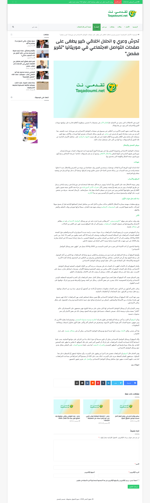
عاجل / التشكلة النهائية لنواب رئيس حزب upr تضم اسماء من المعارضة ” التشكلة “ (98, 418)
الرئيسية (135, 27)
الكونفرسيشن (115, 221)
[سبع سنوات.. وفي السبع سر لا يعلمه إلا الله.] (43, 44)
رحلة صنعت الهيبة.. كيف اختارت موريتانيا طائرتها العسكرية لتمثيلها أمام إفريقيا (23, 85)
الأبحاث (122, 331)
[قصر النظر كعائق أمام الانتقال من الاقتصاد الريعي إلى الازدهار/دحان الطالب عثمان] (43, 64)
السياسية (123, 34)
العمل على (87, 359)
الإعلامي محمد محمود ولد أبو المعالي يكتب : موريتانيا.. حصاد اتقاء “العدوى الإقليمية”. (23, 74)
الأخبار (127, 27)
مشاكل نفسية (70, 331)
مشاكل (134, 227)
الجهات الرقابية (84, 137)
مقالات (119, 27)
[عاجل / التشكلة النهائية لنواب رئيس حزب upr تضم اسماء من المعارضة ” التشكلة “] (96, 406)
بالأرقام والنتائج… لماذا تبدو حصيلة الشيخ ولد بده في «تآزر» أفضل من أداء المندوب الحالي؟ (24, 53)
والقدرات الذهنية (99, 345)
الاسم (137, 464)
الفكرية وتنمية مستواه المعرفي (86, 320)
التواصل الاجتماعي (73, 221)
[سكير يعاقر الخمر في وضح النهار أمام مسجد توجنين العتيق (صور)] (126, 406)
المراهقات (107, 224)
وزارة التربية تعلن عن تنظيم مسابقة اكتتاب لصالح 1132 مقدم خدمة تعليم (91, 2)
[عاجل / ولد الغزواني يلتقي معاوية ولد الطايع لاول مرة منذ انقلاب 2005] (67, 406)
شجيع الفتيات (77, 345)
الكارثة (90, 193)
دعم (63, 221)
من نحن (104, 27)
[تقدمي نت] (122, 13)
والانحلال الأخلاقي (105, 154)
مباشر (106, 134)
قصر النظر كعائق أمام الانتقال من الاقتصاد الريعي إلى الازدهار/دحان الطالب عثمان (24, 64)
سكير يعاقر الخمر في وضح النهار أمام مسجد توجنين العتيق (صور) (127, 417)
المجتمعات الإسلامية (108, 207)
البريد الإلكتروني (134, 472)
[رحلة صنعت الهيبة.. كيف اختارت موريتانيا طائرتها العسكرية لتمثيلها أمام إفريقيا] (43, 86)
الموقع (133, 320)
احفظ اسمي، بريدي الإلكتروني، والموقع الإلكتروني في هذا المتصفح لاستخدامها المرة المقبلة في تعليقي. (106, 480)
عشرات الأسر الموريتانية (90, 187)
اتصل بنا (96, 27)
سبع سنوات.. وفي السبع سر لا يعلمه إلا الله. (25, 42)
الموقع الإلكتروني (89, 472)
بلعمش (59, 499)
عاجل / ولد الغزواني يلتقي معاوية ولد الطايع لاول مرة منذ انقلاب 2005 (67, 417)
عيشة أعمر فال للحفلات (84, 27)
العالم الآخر (104, 123)
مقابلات (112, 27)
